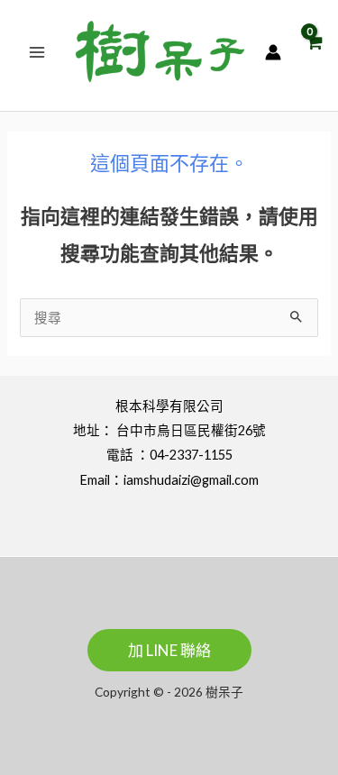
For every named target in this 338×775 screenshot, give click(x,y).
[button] (169, 650)
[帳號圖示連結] (273, 52)
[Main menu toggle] (37, 51)
